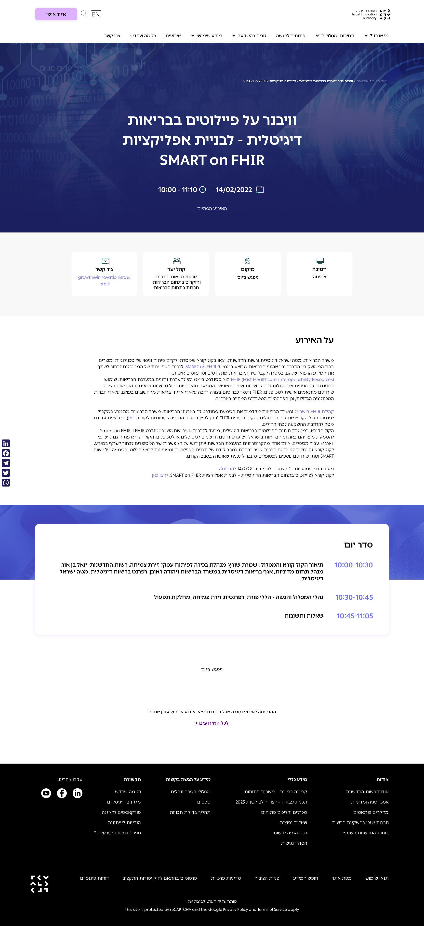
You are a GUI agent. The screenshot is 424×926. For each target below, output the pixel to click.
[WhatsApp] (6, 482)
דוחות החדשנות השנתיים (364, 833)
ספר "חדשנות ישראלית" (117, 833)
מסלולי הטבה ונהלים (191, 791)
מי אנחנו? (379, 35)
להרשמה (227, 469)
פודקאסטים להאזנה (121, 812)
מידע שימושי (209, 35)
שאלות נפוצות (293, 822)
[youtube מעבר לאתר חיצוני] (46, 794)
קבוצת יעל (196, 901)
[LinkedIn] (6, 443)
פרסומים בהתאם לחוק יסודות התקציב (160, 878)
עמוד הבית (380, 81)
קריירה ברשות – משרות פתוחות (275, 791)
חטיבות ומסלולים (337, 35)
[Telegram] (6, 463)
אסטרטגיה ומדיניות (370, 802)
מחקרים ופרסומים (371, 812)
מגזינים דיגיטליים (124, 802)
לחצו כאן (160, 475)
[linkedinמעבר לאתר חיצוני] (77, 794)
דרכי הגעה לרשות (290, 833)
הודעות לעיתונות (124, 822)
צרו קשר (112, 35)
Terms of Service (272, 909)
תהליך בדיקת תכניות (190, 812)
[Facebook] (6, 453)
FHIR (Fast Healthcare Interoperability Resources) (282, 379)
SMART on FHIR (201, 366)
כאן (131, 418)
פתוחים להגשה (290, 35)
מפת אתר (342, 878)
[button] (84, 14)
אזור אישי (56, 14)
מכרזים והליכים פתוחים (284, 812)
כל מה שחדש (143, 35)
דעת (212, 901)
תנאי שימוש (377, 878)
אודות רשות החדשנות (367, 791)
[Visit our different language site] (96, 14)
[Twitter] (6, 473)
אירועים (173, 35)
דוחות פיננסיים (94, 878)
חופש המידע (305, 878)
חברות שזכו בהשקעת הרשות (360, 822)
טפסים (204, 802)
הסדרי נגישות (294, 843)
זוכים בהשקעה (252, 35)
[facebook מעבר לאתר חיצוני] (62, 794)
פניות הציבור (267, 878)
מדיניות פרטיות (226, 878)
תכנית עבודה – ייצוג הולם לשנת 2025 (271, 802)
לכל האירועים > (212, 723)
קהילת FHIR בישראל (314, 411)
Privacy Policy (235, 909)
